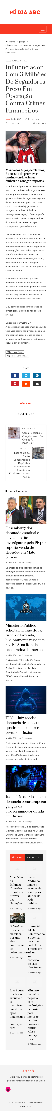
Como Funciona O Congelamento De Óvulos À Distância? (32, 436)
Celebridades (12, 61)
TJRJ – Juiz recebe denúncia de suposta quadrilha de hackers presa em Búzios (23, 725)
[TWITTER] (26, 375)
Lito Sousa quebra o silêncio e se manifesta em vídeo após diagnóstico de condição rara (17, 1009)
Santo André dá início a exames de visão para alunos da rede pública (34, 890)
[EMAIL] (37, 383)
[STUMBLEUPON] (26, 384)
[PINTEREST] (15, 383)
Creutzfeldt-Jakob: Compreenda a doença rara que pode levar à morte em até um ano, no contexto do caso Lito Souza (36, 947)
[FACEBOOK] (15, 375)
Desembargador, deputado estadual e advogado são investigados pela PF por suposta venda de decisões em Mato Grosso (26, 543)
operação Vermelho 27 (18, 356)
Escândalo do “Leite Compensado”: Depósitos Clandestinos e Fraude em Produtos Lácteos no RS (19, 462)
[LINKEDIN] (37, 375)
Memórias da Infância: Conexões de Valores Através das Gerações (16, 890)
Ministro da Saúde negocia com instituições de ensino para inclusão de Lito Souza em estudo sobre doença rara (35, 1015)
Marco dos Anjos (15, 352)
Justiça (23, 61)
